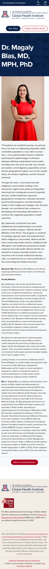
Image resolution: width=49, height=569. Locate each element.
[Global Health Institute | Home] (24, 15)
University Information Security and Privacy (24, 561)
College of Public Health (34, 28)
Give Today (13, 28)
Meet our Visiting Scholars (24, 462)
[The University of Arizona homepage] (14, 3)
